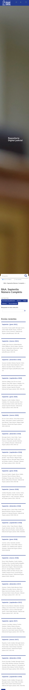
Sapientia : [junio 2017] (9, 621)
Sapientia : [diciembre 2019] (11, 434)
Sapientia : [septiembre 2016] (12, 676)
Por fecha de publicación (8, 300)
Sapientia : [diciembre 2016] (11, 658)
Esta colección (18, 279)
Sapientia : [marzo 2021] (10, 341)
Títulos (25, 300)
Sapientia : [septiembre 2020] (12, 378)
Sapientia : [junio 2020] (9, 397)
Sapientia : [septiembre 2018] (12, 523)
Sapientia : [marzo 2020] (10, 415)
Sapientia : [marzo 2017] (10, 639)
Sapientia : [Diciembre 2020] (11, 359)
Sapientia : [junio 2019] (9, 471)
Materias (4, 303)
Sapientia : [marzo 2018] (10, 558)
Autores (19, 300)
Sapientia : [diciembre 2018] (11, 506)
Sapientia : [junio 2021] (9, 324)
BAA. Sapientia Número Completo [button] (14, 283)
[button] (16, 2)
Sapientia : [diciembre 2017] (11, 584)
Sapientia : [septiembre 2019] (12, 452)
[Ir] (26, 276)
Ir (25, 310)
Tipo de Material (13, 303)
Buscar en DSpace (7, 279)
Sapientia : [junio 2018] (9, 539)
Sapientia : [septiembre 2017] (12, 602)
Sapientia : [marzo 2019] (10, 489)
